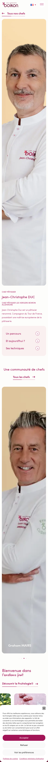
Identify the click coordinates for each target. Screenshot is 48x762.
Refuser (24, 745)
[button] (44, 708)
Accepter (24, 738)
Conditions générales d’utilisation (31, 759)
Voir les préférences (24, 752)
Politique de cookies (10, 759)
